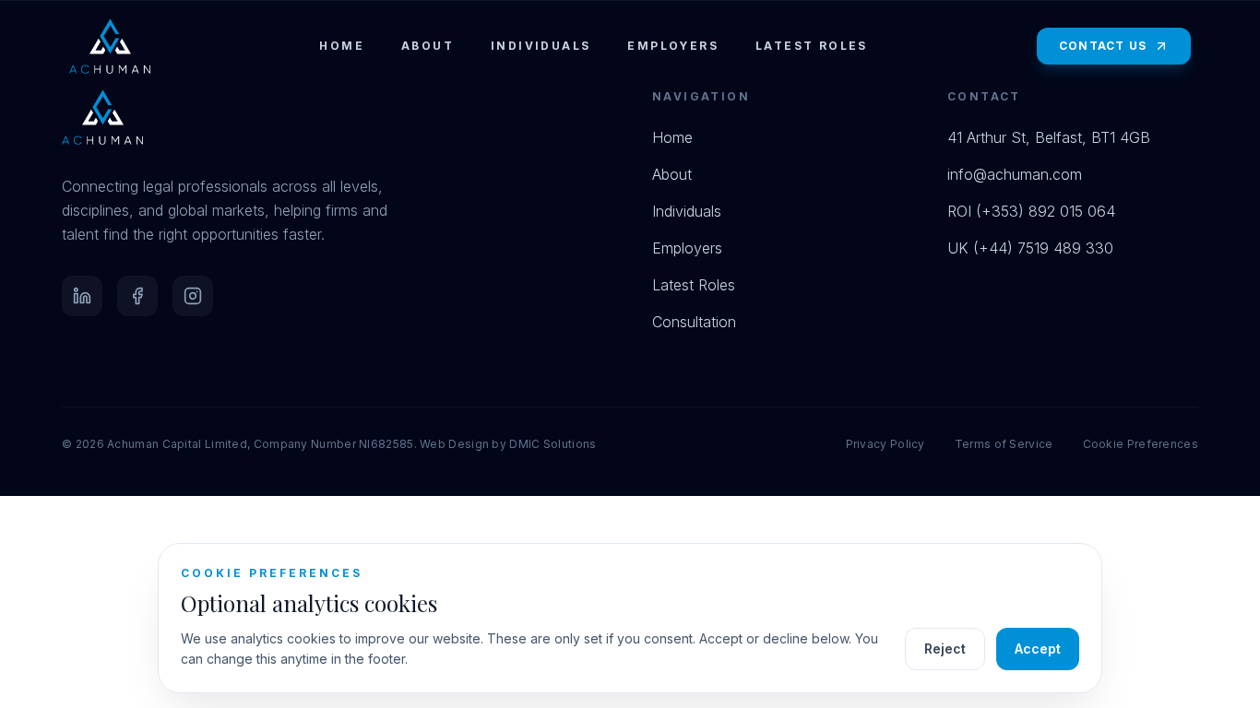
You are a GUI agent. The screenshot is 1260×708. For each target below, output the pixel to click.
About (427, 46)
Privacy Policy (885, 444)
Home (341, 46)
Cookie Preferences (1140, 444)
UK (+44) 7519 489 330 (1030, 248)
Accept (1038, 648)
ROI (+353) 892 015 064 (1031, 211)
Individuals (540, 46)
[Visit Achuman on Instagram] (192, 296)
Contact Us (1103, 46)
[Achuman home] (109, 46)
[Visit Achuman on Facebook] (137, 296)
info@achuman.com (1014, 174)
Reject (945, 648)
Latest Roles (811, 46)
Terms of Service (1004, 444)
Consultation (694, 322)
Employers (673, 46)
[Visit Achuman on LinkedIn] (82, 296)
